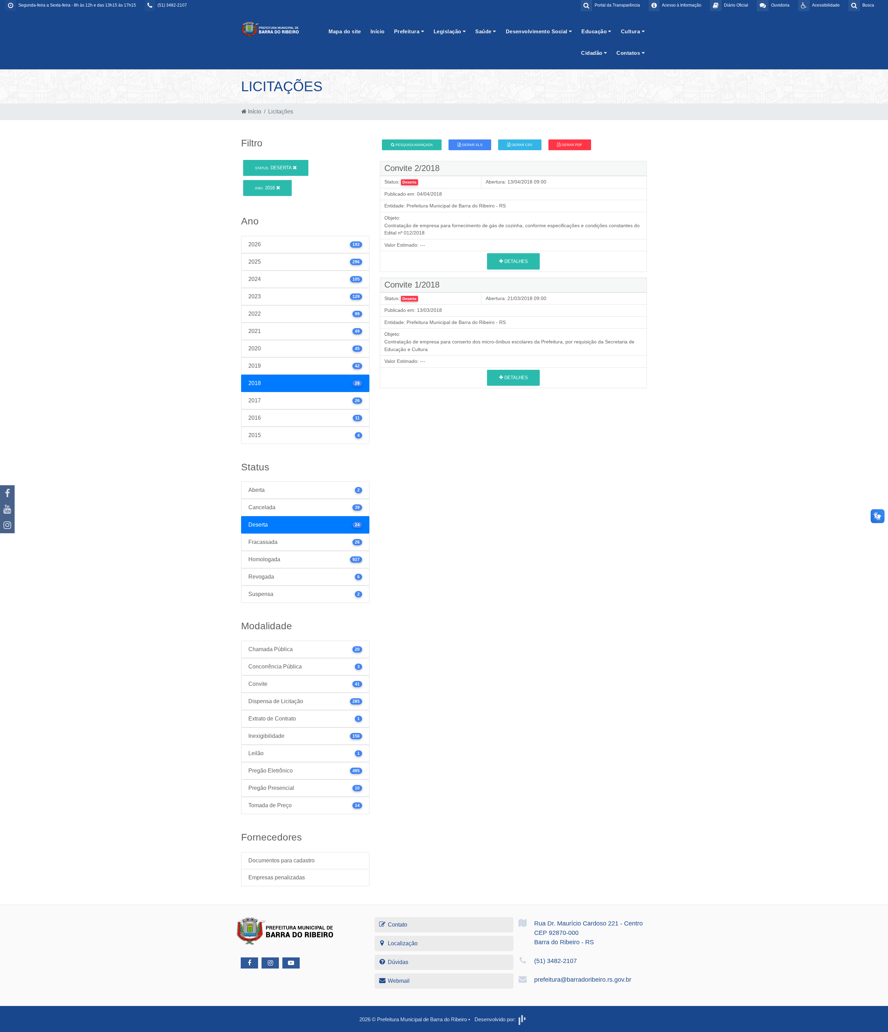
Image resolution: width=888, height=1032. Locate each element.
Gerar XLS (472, 145)
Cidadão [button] (592, 53)
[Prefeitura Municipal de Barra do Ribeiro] (270, 29)
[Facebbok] (249, 963)
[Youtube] (7, 509)
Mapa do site (344, 31)
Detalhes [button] (515, 261)
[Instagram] (7, 525)
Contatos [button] (628, 53)
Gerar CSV (521, 145)
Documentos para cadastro (281, 860)
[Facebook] (7, 493)
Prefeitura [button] (407, 31)
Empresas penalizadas (276, 877)
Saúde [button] (484, 31)
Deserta (274, 167)
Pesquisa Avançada (413, 145)
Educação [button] (594, 31)
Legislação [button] (448, 31)
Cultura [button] (631, 31)
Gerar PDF (571, 145)
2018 (265, 187)
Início (377, 31)
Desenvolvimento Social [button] (537, 31)
